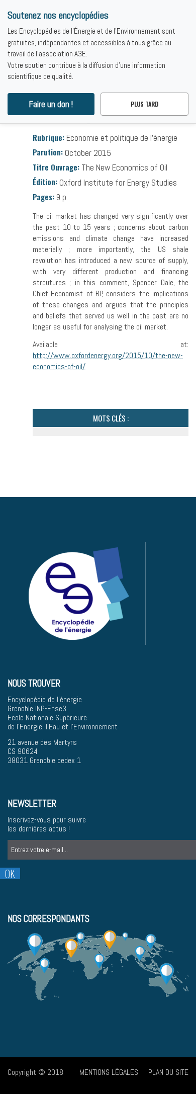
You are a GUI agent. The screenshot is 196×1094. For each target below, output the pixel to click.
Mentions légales (108, 1072)
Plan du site (168, 1072)
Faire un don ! (51, 104)
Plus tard (144, 104)
